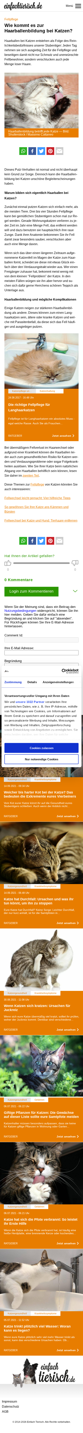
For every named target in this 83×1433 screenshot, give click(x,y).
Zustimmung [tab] (13, 682)
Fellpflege (11, 19)
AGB (5, 1411)
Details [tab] (32, 682)
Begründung (13, 661)
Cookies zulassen (41, 747)
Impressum (9, 1401)
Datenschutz (10, 1406)
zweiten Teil (31, 475)
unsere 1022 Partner (30, 702)
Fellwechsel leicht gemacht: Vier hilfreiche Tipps (37, 498)
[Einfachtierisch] (23, 6)
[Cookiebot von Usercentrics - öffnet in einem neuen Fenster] (62, 671)
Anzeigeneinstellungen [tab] (58, 682)
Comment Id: (13, 635)
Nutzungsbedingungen (20, 611)
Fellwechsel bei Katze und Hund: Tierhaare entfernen (40, 520)
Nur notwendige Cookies (41, 759)
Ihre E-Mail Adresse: (19, 648)
